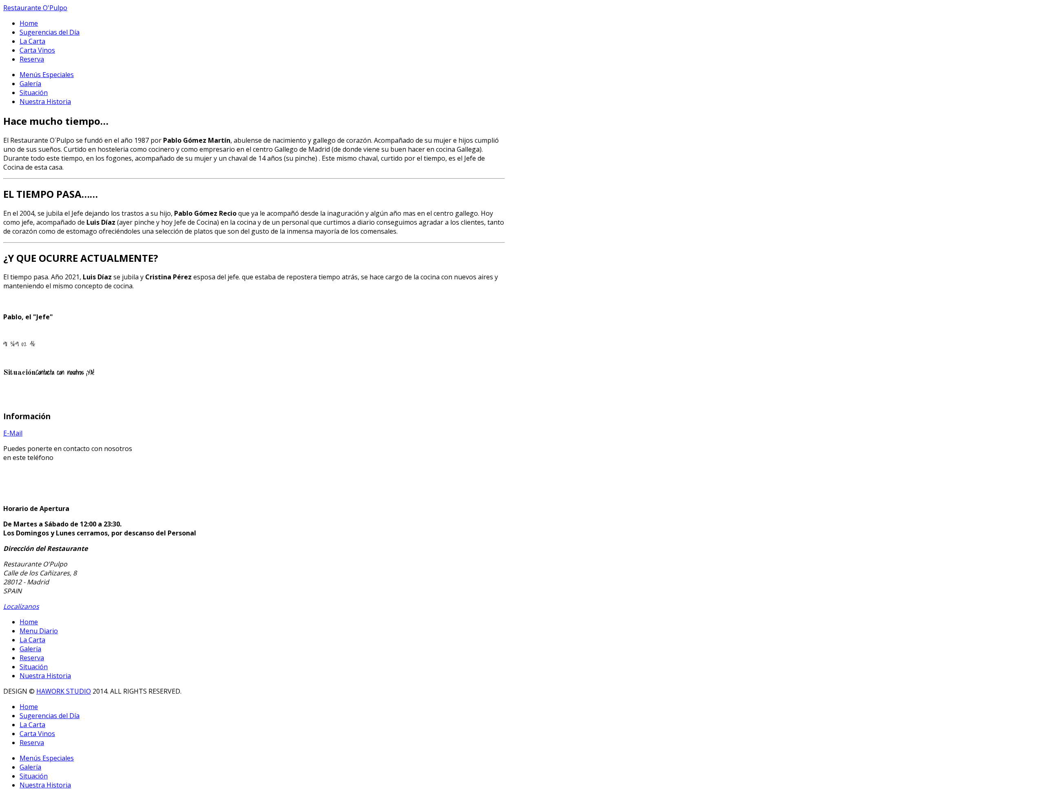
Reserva (32, 59)
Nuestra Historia (45, 101)
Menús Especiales (47, 74)
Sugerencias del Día (50, 32)
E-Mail (12, 433)
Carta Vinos (37, 50)
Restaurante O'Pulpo (35, 7)
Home (29, 23)
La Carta (32, 41)
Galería (30, 83)
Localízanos (21, 606)
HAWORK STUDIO (63, 691)
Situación (34, 92)
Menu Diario (39, 630)
